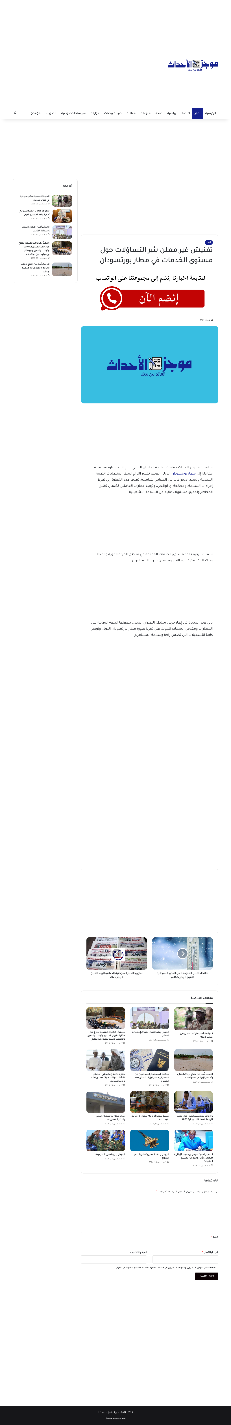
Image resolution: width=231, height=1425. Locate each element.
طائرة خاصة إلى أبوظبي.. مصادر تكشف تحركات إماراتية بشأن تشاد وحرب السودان (108, 1078)
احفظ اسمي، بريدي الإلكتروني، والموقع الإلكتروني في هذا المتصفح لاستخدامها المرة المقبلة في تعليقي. (165, 1268)
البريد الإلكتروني (210, 1252)
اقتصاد (185, 113)
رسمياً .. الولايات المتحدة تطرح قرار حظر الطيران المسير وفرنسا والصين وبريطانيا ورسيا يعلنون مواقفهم (106, 1036)
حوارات (95, 113)
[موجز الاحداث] (193, 65)
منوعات (146, 113)
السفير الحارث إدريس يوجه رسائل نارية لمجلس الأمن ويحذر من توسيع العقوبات (193, 1158)
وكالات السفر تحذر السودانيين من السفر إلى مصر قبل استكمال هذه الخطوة (152, 1078)
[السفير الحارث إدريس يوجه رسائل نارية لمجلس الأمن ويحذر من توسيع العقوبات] (193, 1140)
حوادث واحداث (112, 113)
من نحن (35, 113)
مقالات (131, 113)
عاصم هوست (112, 1418)
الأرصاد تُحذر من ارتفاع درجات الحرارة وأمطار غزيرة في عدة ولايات (35, 268)
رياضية (171, 113)
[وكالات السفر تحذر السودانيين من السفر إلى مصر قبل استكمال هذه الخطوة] (149, 1060)
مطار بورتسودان (183, 474)
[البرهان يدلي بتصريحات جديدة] (105, 1140)
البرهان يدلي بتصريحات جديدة (110, 1154)
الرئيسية (210, 113)
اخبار (197, 113)
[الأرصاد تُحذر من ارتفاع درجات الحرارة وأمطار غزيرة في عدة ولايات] (193, 1060)
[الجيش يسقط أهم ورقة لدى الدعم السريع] (149, 1140)
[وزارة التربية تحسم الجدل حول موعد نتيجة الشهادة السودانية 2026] (193, 1102)
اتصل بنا (50, 113)
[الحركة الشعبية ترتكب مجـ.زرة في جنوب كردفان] (193, 1019)
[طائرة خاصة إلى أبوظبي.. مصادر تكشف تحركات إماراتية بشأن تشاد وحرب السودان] (105, 1060)
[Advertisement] (115, 25)
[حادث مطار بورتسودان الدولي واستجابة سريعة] (105, 1102)
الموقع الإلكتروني (138, 1252)
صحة (159, 113)
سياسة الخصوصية (73, 113)
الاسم (215, 1237)
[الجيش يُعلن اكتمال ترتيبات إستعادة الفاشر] (149, 1018)
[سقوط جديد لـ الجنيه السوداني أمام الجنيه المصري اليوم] (62, 216)
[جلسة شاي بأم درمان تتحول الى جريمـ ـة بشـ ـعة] (149, 1102)
